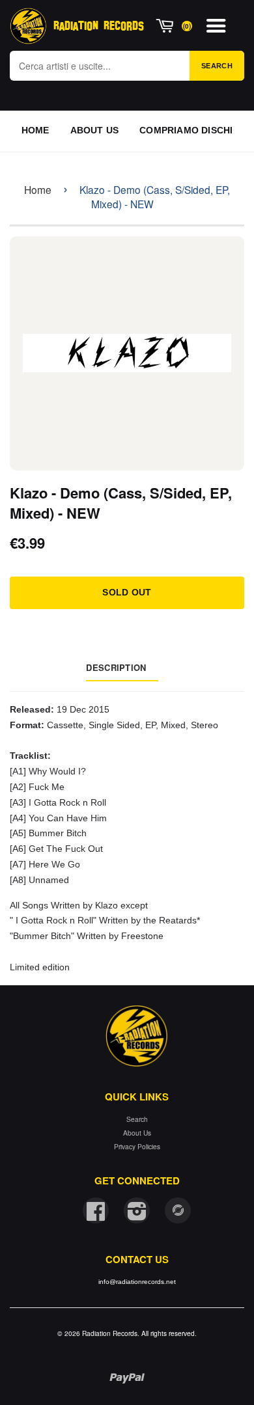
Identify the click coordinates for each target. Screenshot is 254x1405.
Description (116, 667)
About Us (137, 1133)
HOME (35, 130)
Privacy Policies (137, 1146)
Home (37, 189)
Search (217, 66)
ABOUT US (94, 130)
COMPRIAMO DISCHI (186, 130)
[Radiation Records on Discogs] (178, 1210)
